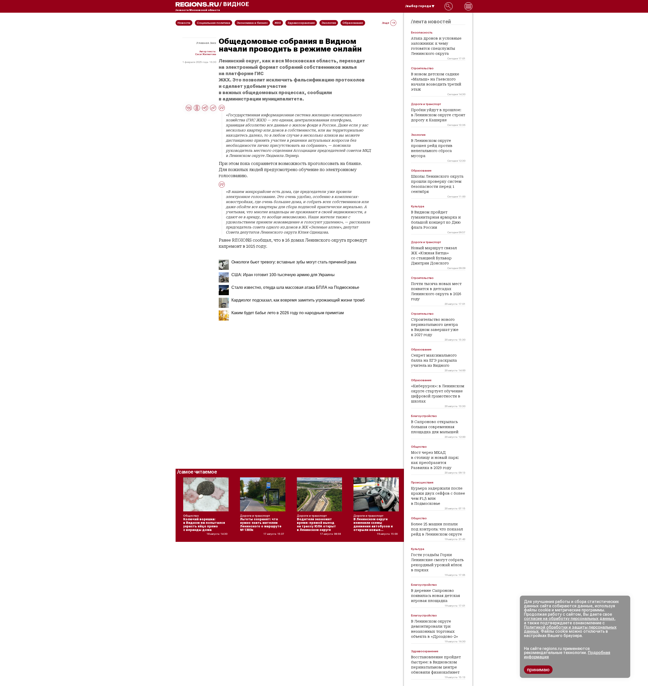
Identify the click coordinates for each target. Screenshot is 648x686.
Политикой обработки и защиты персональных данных (570, 629)
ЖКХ (213, 43)
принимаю (538, 669)
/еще (385, 23)
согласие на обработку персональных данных (569, 618)
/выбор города (418, 6)
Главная (203, 43)
